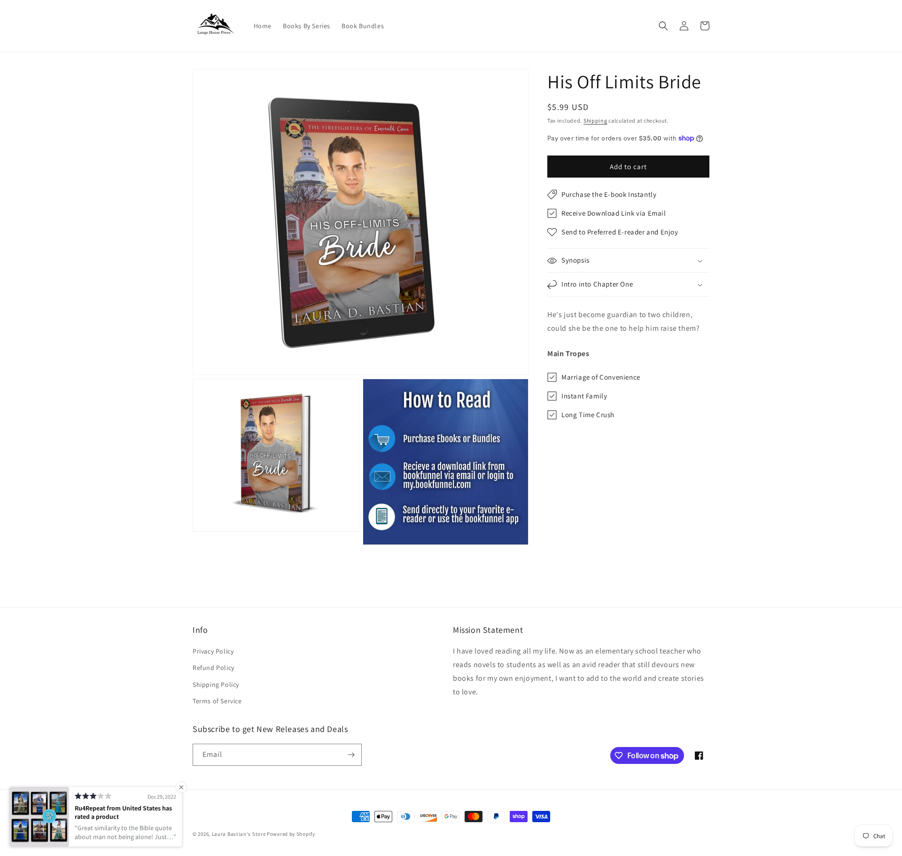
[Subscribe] (351, 755)
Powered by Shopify (291, 834)
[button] (663, 26)
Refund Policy (213, 667)
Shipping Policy (216, 684)
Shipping (595, 120)
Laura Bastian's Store (239, 834)
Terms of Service (217, 701)
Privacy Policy (213, 651)
